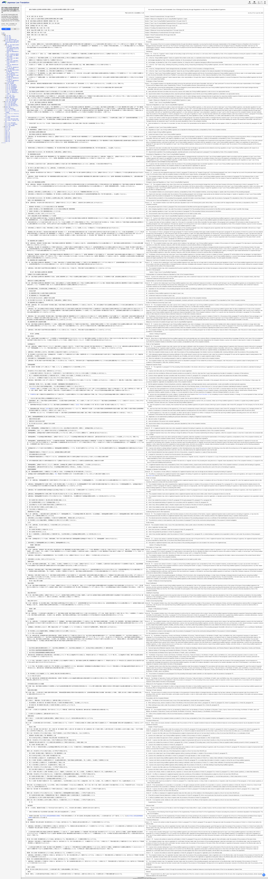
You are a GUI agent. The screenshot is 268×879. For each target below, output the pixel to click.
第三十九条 (7, 129)
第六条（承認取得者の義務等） (13, 54)
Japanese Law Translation (15, 2)
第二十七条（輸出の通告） (10, 103)
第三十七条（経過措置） (10, 125)
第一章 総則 (8, 35)
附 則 (4, 142)
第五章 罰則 (8, 126)
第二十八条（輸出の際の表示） (11, 104)
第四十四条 (7, 136)
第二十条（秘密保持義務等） (12, 89)
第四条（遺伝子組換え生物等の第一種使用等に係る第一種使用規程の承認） (12, 49)
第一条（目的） (8, 36)
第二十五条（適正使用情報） (12, 99)
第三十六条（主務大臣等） (10, 123)
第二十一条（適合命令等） (12, 91)
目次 (6, 29)
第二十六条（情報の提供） (12, 100)
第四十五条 (7, 137)
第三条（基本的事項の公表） (11, 39)
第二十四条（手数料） (11, 96)
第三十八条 (7, 128)
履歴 (15, 29)
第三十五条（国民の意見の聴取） (12, 119)
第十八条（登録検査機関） (12, 87)
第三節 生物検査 (10, 83)
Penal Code (151, 475)
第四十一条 (7, 132)
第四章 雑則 (8, 107)
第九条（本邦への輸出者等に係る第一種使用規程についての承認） (12, 62)
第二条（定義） (8, 38)
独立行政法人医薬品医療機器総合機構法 (50, 816)
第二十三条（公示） (11, 95)
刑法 (56, 474)
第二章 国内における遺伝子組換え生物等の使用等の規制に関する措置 (12, 42)
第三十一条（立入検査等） (10, 109)
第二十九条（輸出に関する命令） (12, 105)
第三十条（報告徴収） (9, 108)
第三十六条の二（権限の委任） (11, 124)
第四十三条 (7, 134)
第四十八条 (7, 141)
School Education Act (202, 388)
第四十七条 (7, 140)
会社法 (77, 404)
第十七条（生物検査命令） (12, 85)
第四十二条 (7, 133)
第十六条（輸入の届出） (12, 84)
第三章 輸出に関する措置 (10, 101)
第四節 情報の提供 (10, 97)
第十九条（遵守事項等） (12, 88)
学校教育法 (33, 388)
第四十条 (7, 130)
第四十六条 (7, 138)
